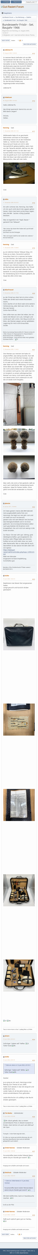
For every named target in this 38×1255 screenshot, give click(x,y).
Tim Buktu (8, 1113)
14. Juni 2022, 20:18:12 (9, 1039)
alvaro (7, 1036)
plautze (7, 503)
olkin (6, 199)
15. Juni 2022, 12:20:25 (9, 1215)
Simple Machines (24, 1252)
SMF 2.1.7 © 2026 (14, 1252)
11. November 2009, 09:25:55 (10, 202)
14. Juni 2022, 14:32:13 (9, 579)
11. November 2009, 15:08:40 (10, 247)
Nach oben (5, 1234)
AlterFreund (9, 290)
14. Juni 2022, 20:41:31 (9, 1060)
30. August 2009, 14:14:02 (10, 100)
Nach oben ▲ (31, 1250)
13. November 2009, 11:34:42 (10, 349)
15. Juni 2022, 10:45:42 (9, 1151)
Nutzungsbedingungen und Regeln (16, 1250)
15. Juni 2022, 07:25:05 (9, 1116)
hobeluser (8, 97)
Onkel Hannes (10, 1148)
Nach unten (6, 40)
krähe (7, 576)
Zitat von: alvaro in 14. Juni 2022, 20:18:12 (18, 1065)
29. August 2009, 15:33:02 (10, 53)
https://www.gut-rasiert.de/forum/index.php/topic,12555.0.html (18, 552)
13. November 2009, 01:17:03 (10, 293)
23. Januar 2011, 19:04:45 (9, 506)
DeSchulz (8, 1172)
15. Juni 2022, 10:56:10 (9, 1175)
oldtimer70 (9, 50)
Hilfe (4, 1250)
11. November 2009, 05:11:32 (10, 131)
